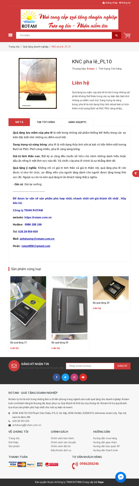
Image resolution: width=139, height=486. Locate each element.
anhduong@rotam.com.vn (26, 425)
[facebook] (56, 377)
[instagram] (74, 377)
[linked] (83, 377)
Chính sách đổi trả (61, 446)
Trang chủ (13, 438)
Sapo (101, 482)
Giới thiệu (13, 442)
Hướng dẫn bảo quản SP (106, 446)
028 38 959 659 (20, 421)
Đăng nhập (111, 2)
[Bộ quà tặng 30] (69, 313)
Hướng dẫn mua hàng (105, 438)
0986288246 (89, 464)
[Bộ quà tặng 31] (28, 313)
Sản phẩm (14, 446)
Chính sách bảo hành (62, 438)
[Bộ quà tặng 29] (111, 293)
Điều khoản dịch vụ (61, 450)
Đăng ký (126, 2)
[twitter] (65, 377)
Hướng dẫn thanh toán (105, 450)
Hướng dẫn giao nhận (105, 442)
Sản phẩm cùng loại (26, 269)
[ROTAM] (12, 464)
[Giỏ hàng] (127, 35)
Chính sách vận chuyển (63, 442)
